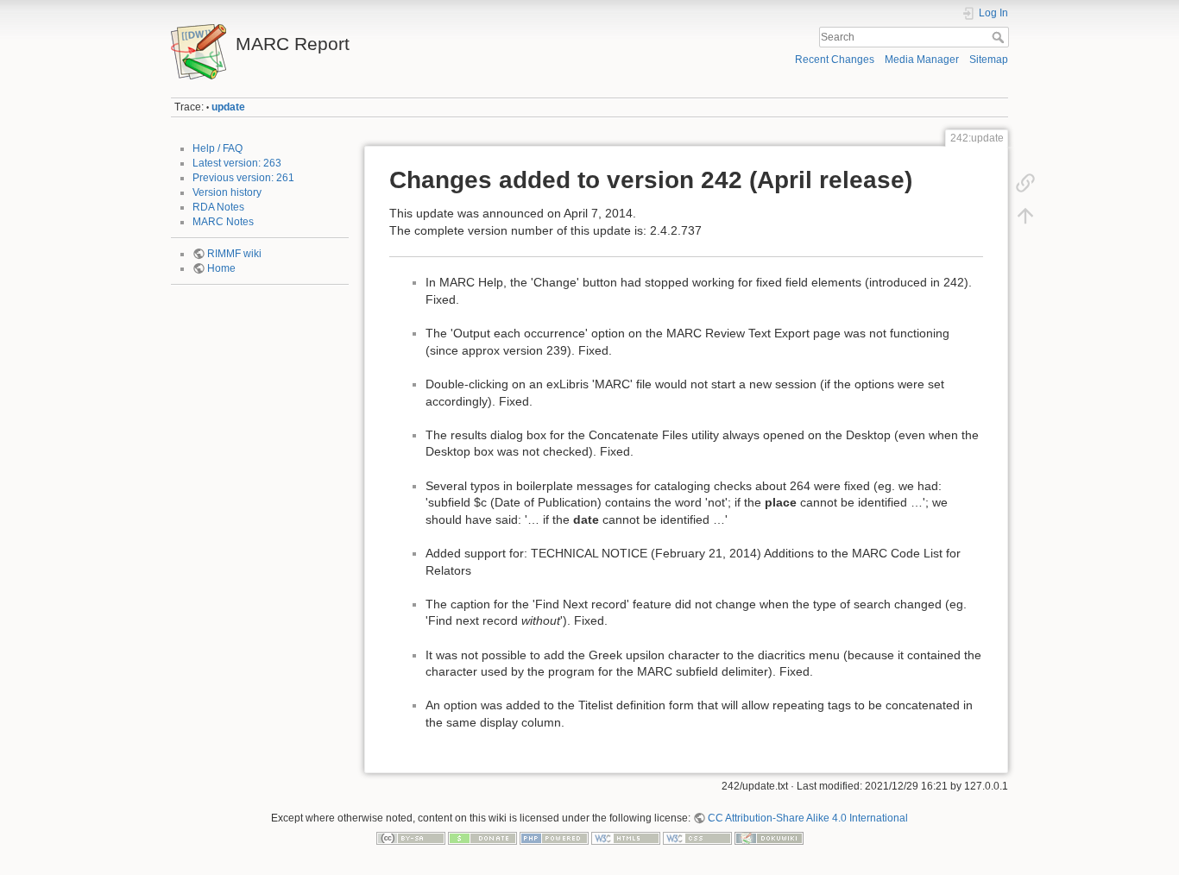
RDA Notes (218, 207)
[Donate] (482, 838)
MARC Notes (223, 222)
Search (1000, 37)
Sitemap (988, 60)
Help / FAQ (217, 148)
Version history (227, 192)
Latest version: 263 (236, 163)
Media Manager (922, 60)
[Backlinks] (1025, 183)
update (228, 107)
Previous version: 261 (243, 178)
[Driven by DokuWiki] (769, 838)
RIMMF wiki (234, 254)
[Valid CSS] (697, 838)
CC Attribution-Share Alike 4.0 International (808, 818)
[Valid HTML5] (625, 838)
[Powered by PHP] (554, 838)
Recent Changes (834, 60)
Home (221, 268)
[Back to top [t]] (1025, 215)
